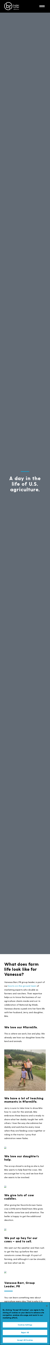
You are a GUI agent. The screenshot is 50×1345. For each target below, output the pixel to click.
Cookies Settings (25, 1325)
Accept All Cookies (25, 1340)
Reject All (25, 1332)
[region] (25, 1323)
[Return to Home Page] (11, 6)
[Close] (47, 1306)
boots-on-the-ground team (22, 986)
